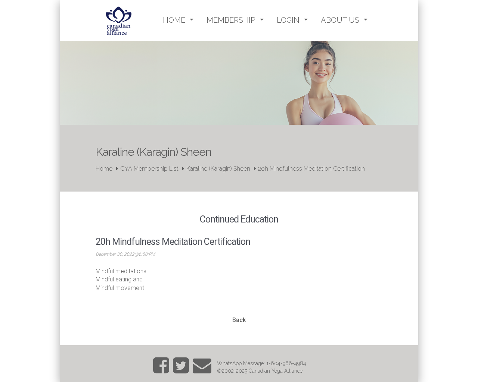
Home (104, 168)
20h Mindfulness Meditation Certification (311, 168)
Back (239, 319)
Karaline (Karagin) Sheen (218, 168)
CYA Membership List (149, 168)
